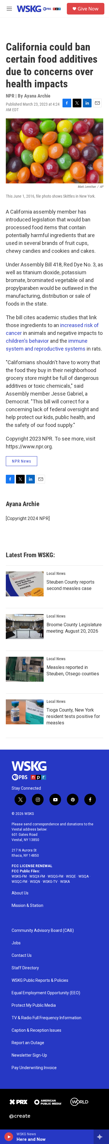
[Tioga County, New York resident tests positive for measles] (25, 711)
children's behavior (27, 341)
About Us (20, 893)
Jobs (16, 943)
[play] (8, 1137)
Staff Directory (25, 968)
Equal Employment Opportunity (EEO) (46, 993)
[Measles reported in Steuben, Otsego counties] (25, 669)
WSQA (83, 876)
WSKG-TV (50, 882)
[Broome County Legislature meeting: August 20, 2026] (25, 626)
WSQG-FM (55, 876)
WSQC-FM (19, 882)
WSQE (71, 876)
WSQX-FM (37, 876)
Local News (56, 573)
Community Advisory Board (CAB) (43, 930)
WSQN (35, 882)
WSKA (65, 882)
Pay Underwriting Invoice (34, 1068)
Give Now (88, 8)
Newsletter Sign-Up (29, 1055)
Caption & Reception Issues (36, 1030)
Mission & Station (27, 905)
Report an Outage (28, 1043)
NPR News (21, 461)
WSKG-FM (19, 876)
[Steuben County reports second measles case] (25, 583)
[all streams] (101, 1136)
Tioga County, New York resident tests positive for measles (73, 716)
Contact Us (22, 955)
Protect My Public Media (34, 1005)
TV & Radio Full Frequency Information (46, 1018)
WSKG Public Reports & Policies (40, 980)
